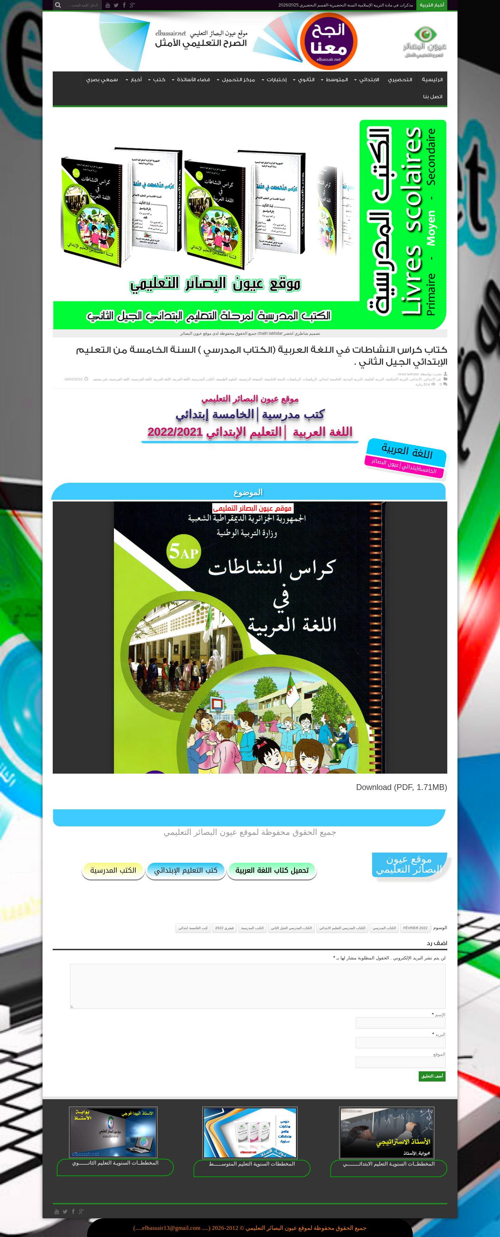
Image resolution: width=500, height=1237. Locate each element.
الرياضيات (310, 379)
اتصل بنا (432, 97)
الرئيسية (432, 80)
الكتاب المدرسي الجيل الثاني (291, 928)
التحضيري (400, 80)
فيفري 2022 (224, 928)
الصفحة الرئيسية (251, 379)
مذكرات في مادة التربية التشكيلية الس (380, 5)
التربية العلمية (374, 379)
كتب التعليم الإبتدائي (186, 870)
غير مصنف (100, 379)
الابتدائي (429, 379)
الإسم (440, 1014)
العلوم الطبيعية (226, 379)
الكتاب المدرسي (384, 928)
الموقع (439, 1054)
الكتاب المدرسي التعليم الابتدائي (342, 928)
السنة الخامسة (275, 379)
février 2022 (415, 928)
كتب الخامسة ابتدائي (193, 928)
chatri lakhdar (408, 374)
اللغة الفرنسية (142, 379)
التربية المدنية (353, 379)
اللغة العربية (181, 379)
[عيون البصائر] (425, 54)
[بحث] (58, 5)
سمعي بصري (102, 80)
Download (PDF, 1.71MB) (401, 787)
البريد (440, 1034)
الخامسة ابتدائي (330, 379)
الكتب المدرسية (203, 379)
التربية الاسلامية (397, 379)
